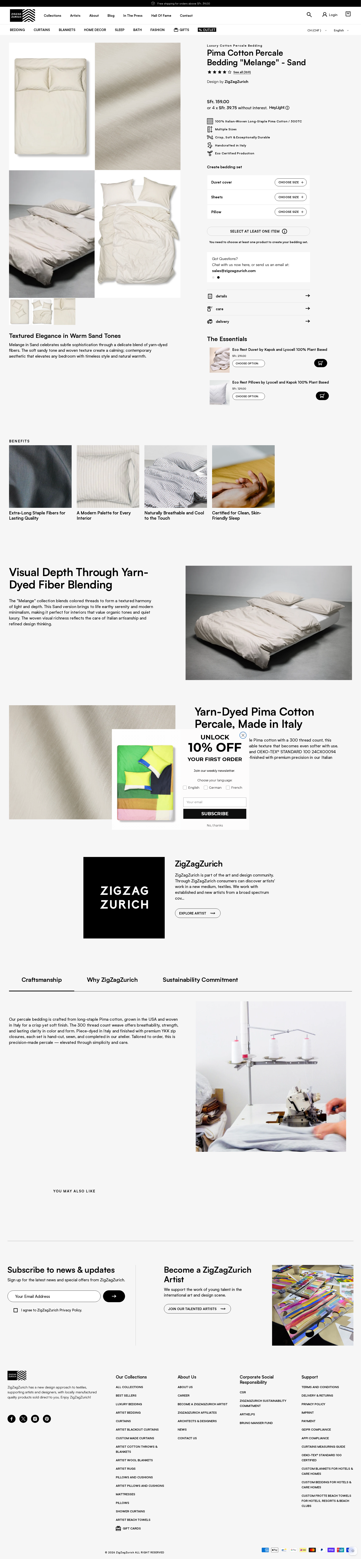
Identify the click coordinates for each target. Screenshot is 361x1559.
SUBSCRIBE (214, 813)
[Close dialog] (243, 735)
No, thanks (215, 825)
